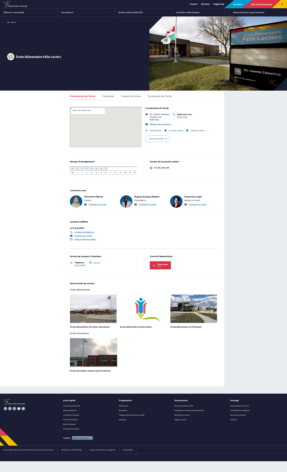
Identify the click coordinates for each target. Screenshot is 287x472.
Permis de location (70, 419)
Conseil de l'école (131, 96)
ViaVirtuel (122, 419)
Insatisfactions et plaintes (240, 410)
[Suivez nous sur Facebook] (5, 408)
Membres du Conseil (182, 415)
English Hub (218, 4)
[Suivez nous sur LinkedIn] (23, 408)
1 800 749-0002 (80, 265)
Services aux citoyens (238, 415)
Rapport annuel (180, 419)
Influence (233, 419)
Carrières (238, 5)
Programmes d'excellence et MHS (131, 415)
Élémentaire (123, 406)
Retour (11, 22)
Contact (194, 4)
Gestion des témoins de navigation (102, 450)
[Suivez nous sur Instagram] (10, 408)
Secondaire (123, 410)
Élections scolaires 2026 (183, 406)
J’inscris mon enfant (157, 138)
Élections (205, 4)
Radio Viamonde (69, 424)
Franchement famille (71, 429)
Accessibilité (128, 450)
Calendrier (108, 96)
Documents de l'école (160, 96)
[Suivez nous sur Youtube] (19, 408)
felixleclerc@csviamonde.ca (160, 124)
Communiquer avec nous (239, 406)
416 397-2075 (182, 117)
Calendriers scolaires (71, 415)
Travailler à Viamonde (71, 406)
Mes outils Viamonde (261, 5)
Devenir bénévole (69, 410)
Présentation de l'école (82, 96)
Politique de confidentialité (71, 450)
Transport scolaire (195, 130)
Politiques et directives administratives (189, 410)
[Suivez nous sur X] (14, 408)
